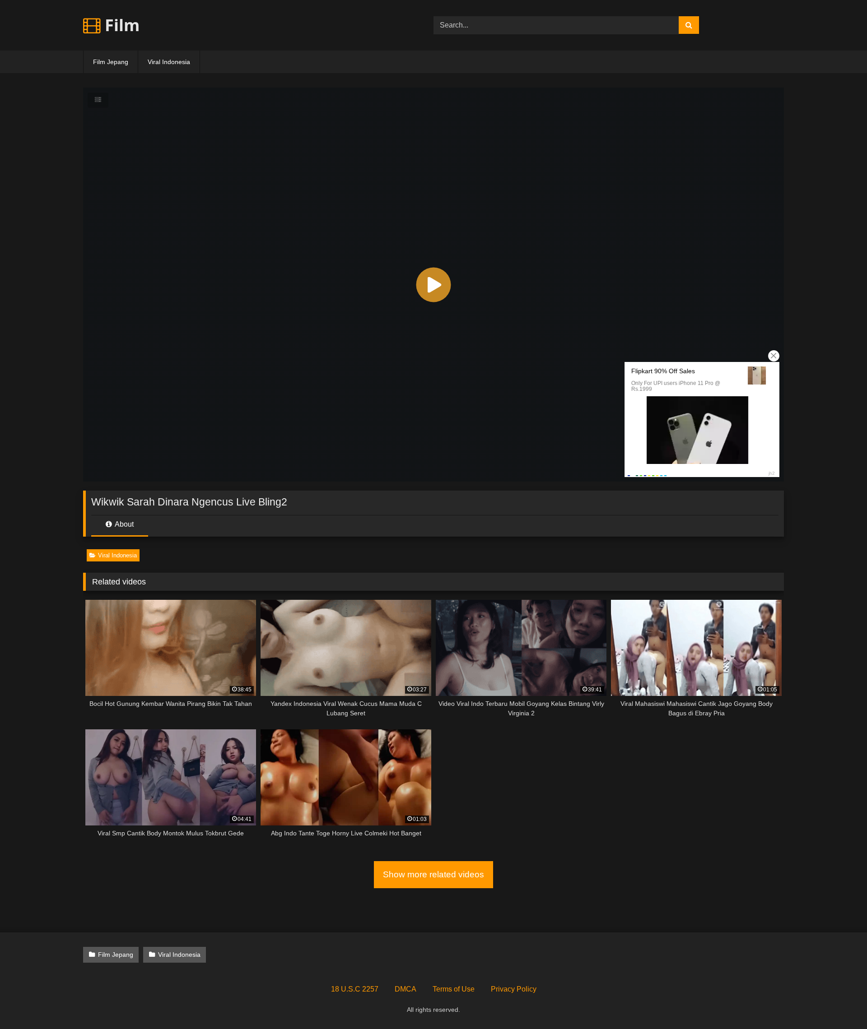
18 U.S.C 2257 (354, 989)
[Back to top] (839, 1002)
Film (120, 25)
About (123, 524)
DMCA (405, 989)
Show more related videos (433, 874)
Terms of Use (454, 989)
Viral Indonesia (169, 61)
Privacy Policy (513, 989)
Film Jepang (110, 61)
